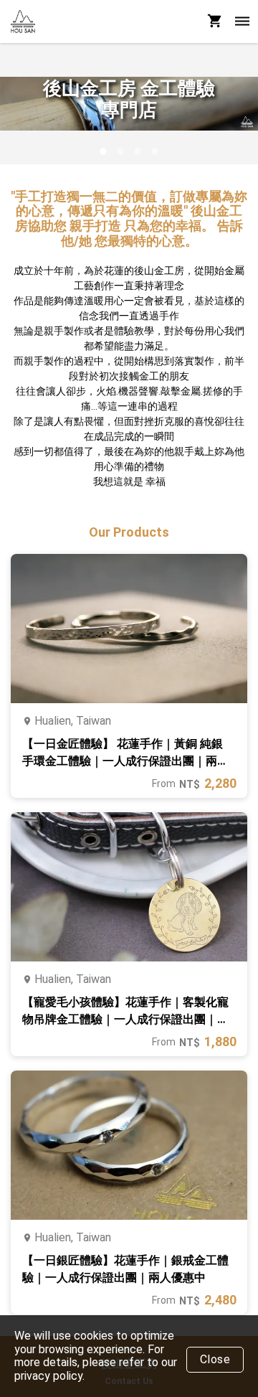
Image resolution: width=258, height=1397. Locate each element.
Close (215, 1359)
